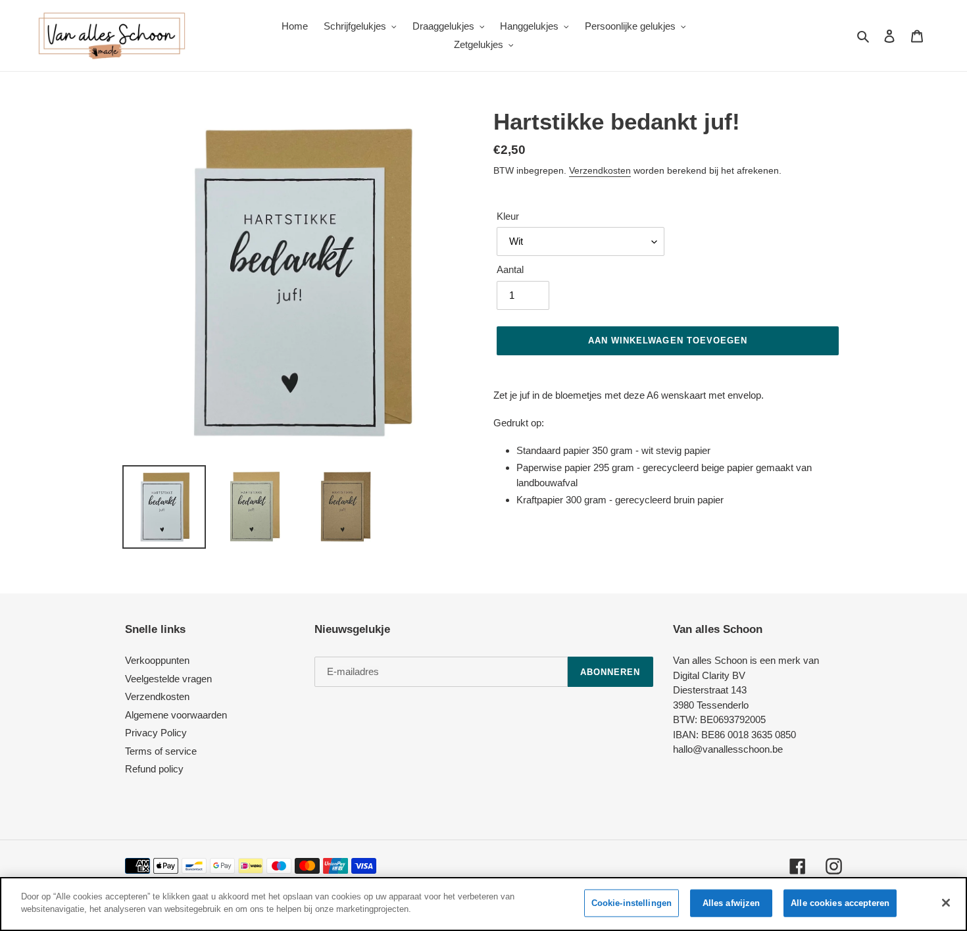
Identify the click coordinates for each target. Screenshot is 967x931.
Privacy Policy (156, 732)
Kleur (508, 216)
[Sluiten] (945, 902)
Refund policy (154, 768)
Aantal (510, 269)
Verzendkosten (600, 170)
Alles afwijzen (731, 903)
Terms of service (161, 751)
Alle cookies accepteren (840, 903)
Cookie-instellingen (631, 903)
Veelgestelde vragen (168, 678)
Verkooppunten (157, 660)
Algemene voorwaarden (176, 714)
